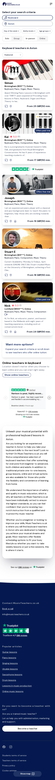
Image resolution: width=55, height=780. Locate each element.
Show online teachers (17, 374)
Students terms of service (14, 755)
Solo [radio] (7, 38)
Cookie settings (9, 770)
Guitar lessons (9, 652)
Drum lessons (9, 680)
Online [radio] (42, 38)
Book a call (7, 608)
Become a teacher (27, 728)
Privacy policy (8, 765)
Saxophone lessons (12, 674)
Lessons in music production (17, 685)
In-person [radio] (30, 38)
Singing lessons (10, 663)
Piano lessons (9, 657)
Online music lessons (12, 691)
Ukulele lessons (10, 668)
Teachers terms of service (14, 760)
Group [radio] (17, 38)
